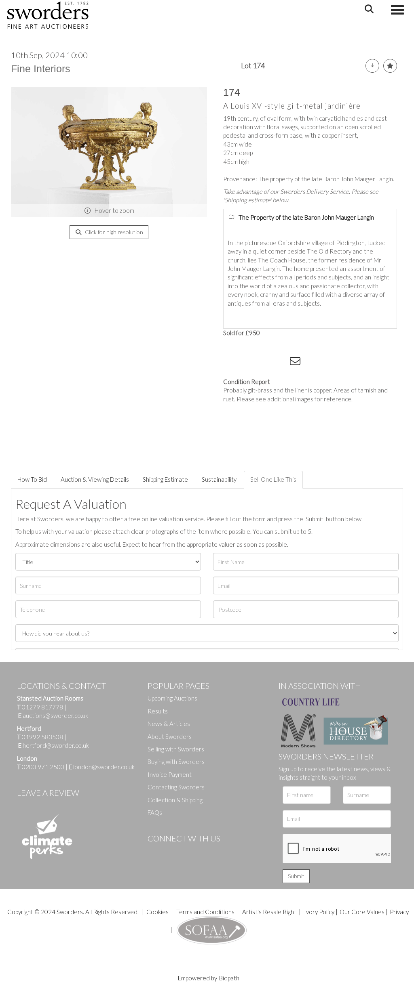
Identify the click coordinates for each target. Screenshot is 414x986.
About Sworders (170, 736)
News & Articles (169, 723)
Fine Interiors (40, 68)
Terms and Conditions (206, 911)
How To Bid (32, 479)
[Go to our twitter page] (172, 852)
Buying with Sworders (176, 761)
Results (158, 711)
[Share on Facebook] (231, 362)
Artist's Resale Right (269, 911)
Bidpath (229, 978)
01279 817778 (42, 707)
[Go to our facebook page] (155, 852)
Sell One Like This (273, 479)
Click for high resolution (113, 232)
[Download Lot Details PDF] (372, 66)
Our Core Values (362, 911)
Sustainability (219, 479)
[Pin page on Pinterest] (263, 362)
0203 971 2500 (43, 766)
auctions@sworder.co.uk (53, 715)
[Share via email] (296, 362)
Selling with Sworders (176, 749)
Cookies (157, 911)
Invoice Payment (170, 774)
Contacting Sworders (176, 787)
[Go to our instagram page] (280, 362)
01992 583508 (42, 737)
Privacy (399, 911)
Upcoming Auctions (172, 698)
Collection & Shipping (175, 799)
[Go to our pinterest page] (188, 852)
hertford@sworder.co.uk (56, 745)
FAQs (155, 812)
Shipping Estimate (165, 479)
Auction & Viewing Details (95, 479)
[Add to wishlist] (390, 66)
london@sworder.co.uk (102, 766)
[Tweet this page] (247, 362)
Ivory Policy (319, 911)
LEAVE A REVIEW (48, 792)
